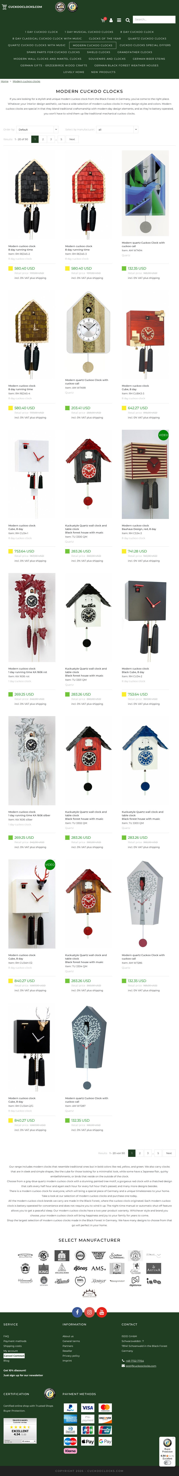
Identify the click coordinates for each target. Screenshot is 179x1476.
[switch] (167, 1463)
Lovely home (73, 72)
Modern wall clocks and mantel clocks (47, 58)
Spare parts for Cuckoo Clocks (53, 52)
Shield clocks (98, 52)
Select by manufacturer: (80, 129)
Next (72, 139)
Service (10, 1324)
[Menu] (173, 1439)
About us (68, 1336)
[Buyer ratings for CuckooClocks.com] (20, 1432)
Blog (6, 1360)
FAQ (6, 1336)
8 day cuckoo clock (137, 32)
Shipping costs (12, 1346)
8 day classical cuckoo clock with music (47, 38)
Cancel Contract (14, 1355)
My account (10, 1350)
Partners (68, 1346)
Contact (129, 1324)
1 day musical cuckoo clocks (89, 32)
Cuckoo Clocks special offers (145, 45)
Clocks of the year (105, 38)
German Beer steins (149, 58)
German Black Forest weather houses (126, 65)
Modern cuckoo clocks (93, 45)
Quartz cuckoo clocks (147, 38)
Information (75, 1324)
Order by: (9, 129)
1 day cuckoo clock (41, 32)
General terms (71, 1341)
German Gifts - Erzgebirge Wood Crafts (53, 65)
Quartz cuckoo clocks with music (37, 45)
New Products (103, 72)
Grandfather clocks (134, 52)
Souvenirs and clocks (107, 58)
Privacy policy (71, 1355)
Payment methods (14, 1341)
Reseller (67, 1350)
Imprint (67, 1360)
